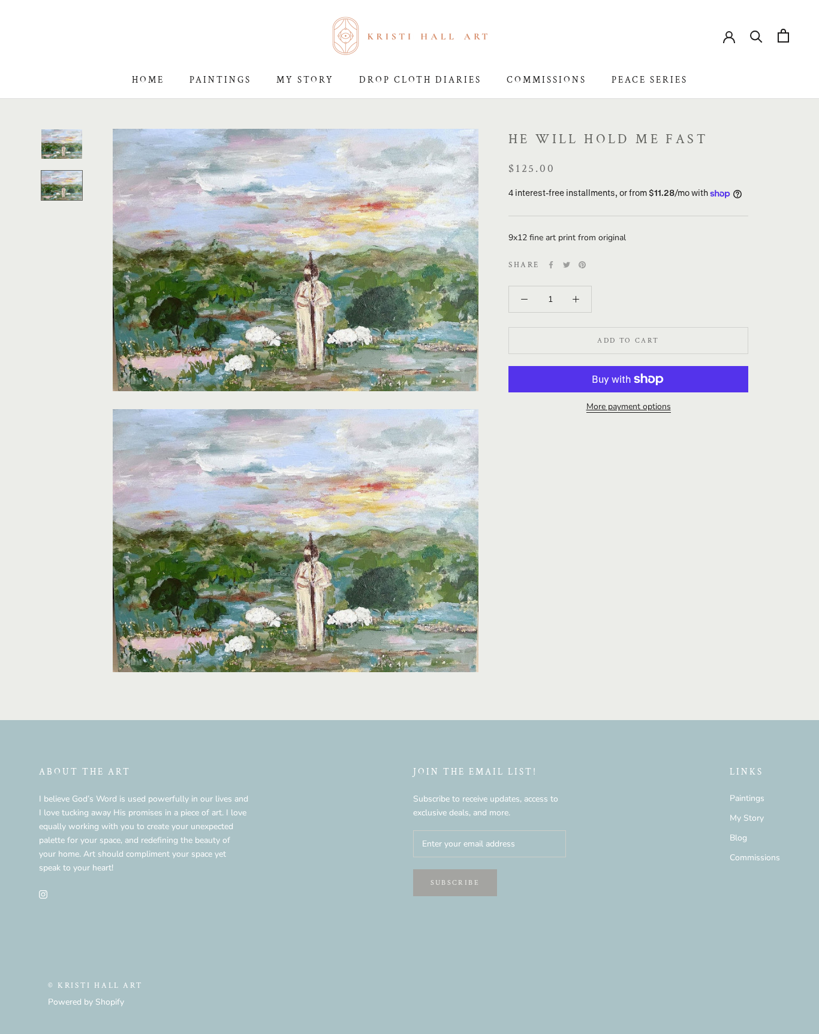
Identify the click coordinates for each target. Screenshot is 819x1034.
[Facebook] (551, 264)
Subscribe (455, 882)
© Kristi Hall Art (95, 986)
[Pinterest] (582, 264)
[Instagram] (43, 893)
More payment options (628, 406)
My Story (305, 80)
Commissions (546, 80)
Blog (738, 837)
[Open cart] (783, 36)
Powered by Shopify (86, 1002)
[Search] (756, 35)
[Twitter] (566, 264)
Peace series (650, 80)
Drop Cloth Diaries (420, 80)
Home (148, 80)
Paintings (220, 80)
